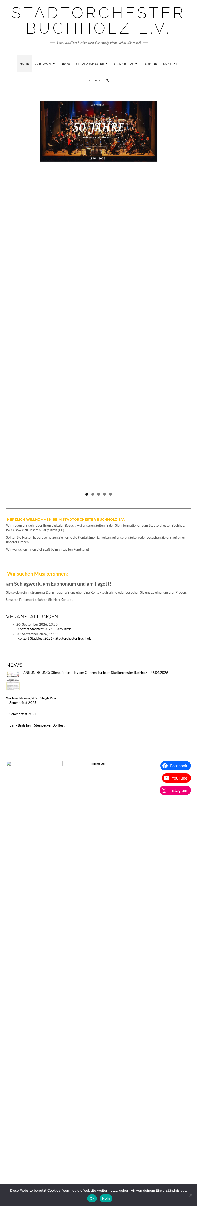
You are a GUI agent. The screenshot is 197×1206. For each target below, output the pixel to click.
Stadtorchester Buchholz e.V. (98, 20)
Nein (106, 1198)
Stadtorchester (90, 63)
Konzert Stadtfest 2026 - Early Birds (44, 629)
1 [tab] (86, 494)
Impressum (98, 763)
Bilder (94, 80)
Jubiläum (43, 63)
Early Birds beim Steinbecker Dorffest (37, 725)
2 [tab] (92, 494)
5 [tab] (110, 494)
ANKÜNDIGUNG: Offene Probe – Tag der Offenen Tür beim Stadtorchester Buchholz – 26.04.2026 (95, 672)
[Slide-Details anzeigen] (98, 131)
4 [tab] (104, 494)
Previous (12, 293)
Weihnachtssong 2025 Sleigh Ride (31, 698)
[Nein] (190, 1195)
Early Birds (124, 63)
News (65, 63)
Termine (150, 63)
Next (184, 293)
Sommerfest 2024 (22, 714)
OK (92, 1198)
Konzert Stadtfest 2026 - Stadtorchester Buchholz (54, 638)
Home (24, 63)
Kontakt (170, 63)
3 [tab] (98, 494)
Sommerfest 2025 (22, 703)
